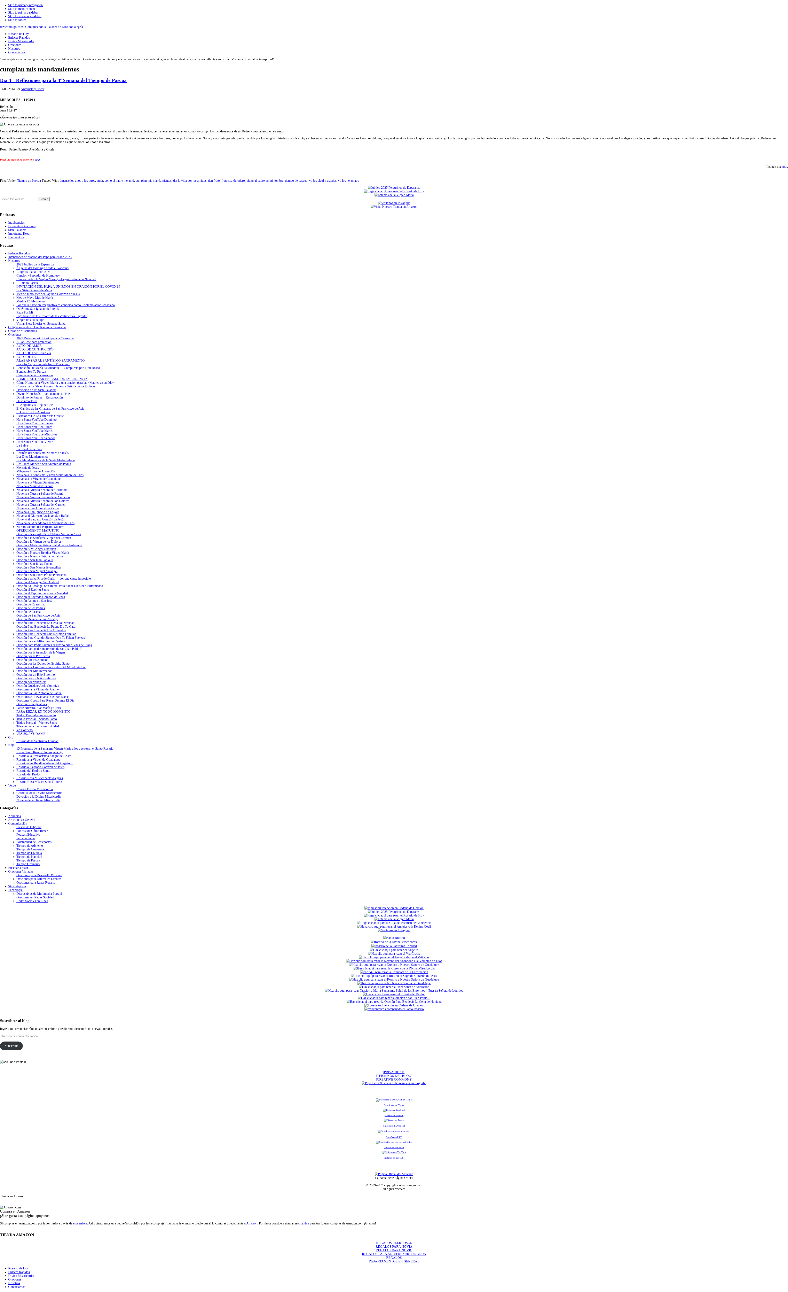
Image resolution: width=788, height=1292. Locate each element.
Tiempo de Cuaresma (30, 849)
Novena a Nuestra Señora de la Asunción (43, 497)
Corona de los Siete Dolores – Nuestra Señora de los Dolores (55, 386)
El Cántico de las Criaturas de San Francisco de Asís (50, 408)
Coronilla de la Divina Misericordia (39, 793)
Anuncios (14, 816)
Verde (12, 785)
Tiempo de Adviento (29, 845)
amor (100, 180)
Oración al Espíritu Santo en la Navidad (42, 593)
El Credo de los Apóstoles (33, 412)
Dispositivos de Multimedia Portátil (39, 893)
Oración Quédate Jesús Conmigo (37, 685)
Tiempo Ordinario (28, 864)
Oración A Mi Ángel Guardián (36, 549)
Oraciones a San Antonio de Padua (39, 693)
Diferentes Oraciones (22, 226)
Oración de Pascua (28, 611)
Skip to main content (21, 8)
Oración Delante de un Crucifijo (37, 619)
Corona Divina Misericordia (34, 789)
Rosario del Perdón (28, 774)
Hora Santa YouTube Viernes (35, 441)
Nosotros (14, 260)
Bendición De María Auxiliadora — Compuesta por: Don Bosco (58, 368)
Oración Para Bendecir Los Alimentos (41, 630)
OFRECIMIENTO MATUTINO (38, 530)
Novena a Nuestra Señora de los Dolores (42, 501)
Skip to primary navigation (25, 5)
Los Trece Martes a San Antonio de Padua (43, 464)
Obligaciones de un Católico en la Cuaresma (37, 327)
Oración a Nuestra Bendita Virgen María (42, 552)
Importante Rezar (19, 233)
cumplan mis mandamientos (154, 180)
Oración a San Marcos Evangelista (38, 567)
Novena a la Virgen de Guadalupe (38, 478)
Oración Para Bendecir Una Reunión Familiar (46, 634)
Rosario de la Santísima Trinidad (37, 741)
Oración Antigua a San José (34, 600)
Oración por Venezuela (31, 682)
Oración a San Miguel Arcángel (36, 571)
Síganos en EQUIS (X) (394, 1125)
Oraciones (14, 334)
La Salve (22, 445)
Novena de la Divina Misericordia (38, 800)
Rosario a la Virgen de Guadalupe (38, 759)
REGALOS (394, 1257)
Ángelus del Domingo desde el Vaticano (42, 268)
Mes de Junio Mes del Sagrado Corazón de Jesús (48, 294)
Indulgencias (16, 222)
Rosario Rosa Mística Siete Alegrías (39, 778)
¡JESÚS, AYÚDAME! (31, 733)
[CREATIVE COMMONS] (394, 1079)
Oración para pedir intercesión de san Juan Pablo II (49, 648)
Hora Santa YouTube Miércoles (36, 434)
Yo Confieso (24, 730)
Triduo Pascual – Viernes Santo (36, 722)
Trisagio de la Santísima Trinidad (37, 726)
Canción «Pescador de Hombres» (38, 275)
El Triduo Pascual (27, 283)
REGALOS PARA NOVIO (394, 1250)
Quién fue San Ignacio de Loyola (38, 308)
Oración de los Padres (30, 608)
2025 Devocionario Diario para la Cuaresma (45, 338)
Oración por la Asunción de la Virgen (40, 652)
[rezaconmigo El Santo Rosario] (394, 1009)
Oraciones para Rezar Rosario (35, 882)
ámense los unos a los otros (77, 180)
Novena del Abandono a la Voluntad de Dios (45, 523)
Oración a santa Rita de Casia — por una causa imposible (53, 578)
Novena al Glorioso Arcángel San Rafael (42, 515)
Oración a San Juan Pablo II (34, 560)
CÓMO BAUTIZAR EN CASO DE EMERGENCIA (52, 379)
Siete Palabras (17, 230)
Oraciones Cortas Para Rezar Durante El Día (45, 700)
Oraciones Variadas (20, 871)
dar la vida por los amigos (189, 180)
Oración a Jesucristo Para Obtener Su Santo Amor (48, 534)
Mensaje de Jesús (27, 467)
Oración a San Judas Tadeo (34, 563)
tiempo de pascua (296, 180)
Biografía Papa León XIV (33, 271)
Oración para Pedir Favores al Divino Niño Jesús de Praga (54, 645)
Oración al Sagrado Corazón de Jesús (40, 597)
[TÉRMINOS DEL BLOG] (394, 1075)
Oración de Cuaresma (30, 604)
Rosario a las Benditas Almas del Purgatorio (44, 763)
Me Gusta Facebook (394, 1115)
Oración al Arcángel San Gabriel (37, 582)
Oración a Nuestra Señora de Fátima (39, 556)
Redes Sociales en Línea (32, 901)
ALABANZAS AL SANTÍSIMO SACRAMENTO (50, 360)
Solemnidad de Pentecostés (34, 842)
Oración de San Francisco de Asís (38, 615)
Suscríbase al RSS (394, 1137)
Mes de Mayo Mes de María (34, 297)
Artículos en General (21, 819)
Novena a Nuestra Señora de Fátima (39, 493)
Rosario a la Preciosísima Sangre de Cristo (43, 756)
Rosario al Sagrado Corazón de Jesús (40, 767)
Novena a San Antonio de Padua (37, 508)
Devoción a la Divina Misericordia (38, 796)
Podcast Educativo (28, 834)
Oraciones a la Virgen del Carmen (38, 689)
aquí (37, 159)
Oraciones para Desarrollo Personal (39, 875)
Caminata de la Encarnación (34, 375)
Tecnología (15, 890)
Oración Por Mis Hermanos (34, 671)
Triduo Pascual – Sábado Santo (36, 719)
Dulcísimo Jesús (26, 401)
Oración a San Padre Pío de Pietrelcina (41, 575)
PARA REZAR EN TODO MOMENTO (43, 711)
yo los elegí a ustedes (322, 180)
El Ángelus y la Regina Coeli (35, 405)
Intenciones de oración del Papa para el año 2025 (40, 257)
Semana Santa (25, 838)
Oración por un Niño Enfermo (36, 678)
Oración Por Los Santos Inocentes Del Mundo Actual (51, 667)
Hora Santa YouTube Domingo (36, 419)
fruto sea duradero (233, 180)
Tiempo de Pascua (29, 180)
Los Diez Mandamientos (32, 456)
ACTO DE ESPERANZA (33, 353)
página (304, 1223)
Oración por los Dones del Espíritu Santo (43, 663)
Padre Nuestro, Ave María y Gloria (39, 708)
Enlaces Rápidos (19, 253)
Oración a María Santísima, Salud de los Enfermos (49, 545)
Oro (10, 737)
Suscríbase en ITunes (394, 1105)
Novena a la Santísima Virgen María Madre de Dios (50, 475)
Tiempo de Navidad (29, 856)
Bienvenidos (16, 237)
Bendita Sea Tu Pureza (31, 371)
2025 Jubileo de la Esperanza (35, 264)
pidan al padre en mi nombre (264, 180)
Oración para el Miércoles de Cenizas (40, 641)
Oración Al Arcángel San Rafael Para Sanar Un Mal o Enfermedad (59, 586)
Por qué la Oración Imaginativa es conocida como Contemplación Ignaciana (65, 305)
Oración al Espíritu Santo (32, 589)
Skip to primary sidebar (23, 12)
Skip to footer (17, 20)
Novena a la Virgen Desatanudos (37, 482)
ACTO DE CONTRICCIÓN (35, 349)
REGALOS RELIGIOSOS (394, 1243)
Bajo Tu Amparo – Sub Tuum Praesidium (43, 364)
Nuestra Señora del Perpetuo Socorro (40, 526)
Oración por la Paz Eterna (33, 656)
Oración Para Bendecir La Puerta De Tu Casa (46, 626)
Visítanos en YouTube (394, 1157)
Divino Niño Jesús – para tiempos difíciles (43, 393)
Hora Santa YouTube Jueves (34, 423)
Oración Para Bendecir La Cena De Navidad (45, 623)
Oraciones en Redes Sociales (35, 897)
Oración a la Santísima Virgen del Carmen (43, 538)
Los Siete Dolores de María (34, 290)
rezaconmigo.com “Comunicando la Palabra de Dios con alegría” (42, 27)
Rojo (11, 744)
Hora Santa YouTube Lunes (34, 427)
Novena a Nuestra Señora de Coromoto (42, 490)
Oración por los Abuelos (32, 660)
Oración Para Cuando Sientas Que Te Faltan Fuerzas (50, 637)
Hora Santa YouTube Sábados (35, 438)
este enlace (80, 1223)
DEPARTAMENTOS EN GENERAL (394, 1261)
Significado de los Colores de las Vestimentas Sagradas (51, 316)
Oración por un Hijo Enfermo (35, 674)
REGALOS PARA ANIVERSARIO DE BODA (394, 1254)
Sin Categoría (17, 886)
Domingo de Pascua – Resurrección (39, 397)
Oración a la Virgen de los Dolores (38, 541)
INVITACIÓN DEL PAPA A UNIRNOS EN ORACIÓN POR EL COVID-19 (68, 286)
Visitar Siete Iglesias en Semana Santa (40, 323)
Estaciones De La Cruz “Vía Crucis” (40, 416)
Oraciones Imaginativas (31, 704)
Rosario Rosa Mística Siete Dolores (39, 781)
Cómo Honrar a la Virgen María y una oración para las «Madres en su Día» (65, 382)
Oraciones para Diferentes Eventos (38, 879)
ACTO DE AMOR (29, 345)
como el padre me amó (119, 180)
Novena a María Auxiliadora (34, 486)
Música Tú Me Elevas (30, 301)
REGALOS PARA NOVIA (394, 1246)
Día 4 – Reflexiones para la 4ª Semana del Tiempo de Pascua (63, 80)
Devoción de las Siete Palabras (36, 390)
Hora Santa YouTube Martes (34, 430)
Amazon (251, 1223)
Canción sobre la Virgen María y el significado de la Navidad (56, 279)
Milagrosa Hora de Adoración (35, 471)
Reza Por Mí (24, 312)
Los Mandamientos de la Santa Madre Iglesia (45, 460)
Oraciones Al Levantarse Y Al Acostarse (42, 696)
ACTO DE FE (26, 356)
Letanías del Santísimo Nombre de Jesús (42, 453)
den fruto (214, 180)
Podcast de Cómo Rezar (32, 831)
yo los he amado (348, 180)
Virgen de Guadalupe (30, 320)
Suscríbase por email (394, 1147)
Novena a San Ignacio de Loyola (37, 512)
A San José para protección (34, 342)
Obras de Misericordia (22, 331)
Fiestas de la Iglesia (28, 827)
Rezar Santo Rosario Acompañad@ (39, 752)
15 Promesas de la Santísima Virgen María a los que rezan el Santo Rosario (64, 748)
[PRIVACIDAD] (394, 1072)
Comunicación (17, 823)
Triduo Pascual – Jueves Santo (36, 715)
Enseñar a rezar (18, 867)
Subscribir (11, 1045)
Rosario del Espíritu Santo (33, 770)
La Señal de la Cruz (29, 449)
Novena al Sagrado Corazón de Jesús (40, 519)
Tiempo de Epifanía (29, 853)
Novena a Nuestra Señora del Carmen (40, 504)
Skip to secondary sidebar (24, 16)
